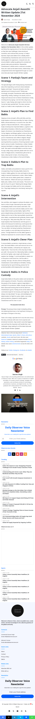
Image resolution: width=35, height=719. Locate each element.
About (3, 651)
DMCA (3, 659)
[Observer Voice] (3, 3)
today (28, 341)
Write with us (4, 671)
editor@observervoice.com (11, 642)
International (5, 335)
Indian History (10, 341)
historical (4, 339)
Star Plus (21, 354)
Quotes (9, 337)
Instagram (16, 350)
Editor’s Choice (21, 335)
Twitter (10, 350)
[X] (17, 390)
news (10, 335)
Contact (3, 654)
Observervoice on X (7, 527)
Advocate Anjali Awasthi (12, 354)
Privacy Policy (5, 656)
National (24, 333)
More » (20, 387)
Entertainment (16, 344)
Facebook (22, 350)
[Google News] (17, 359)
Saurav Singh (6, 19)
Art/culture (29, 335)
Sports (14, 335)
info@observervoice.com (11, 636)
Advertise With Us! (6, 668)
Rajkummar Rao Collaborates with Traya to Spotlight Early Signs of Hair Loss (17, 404)
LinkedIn (29, 350)
